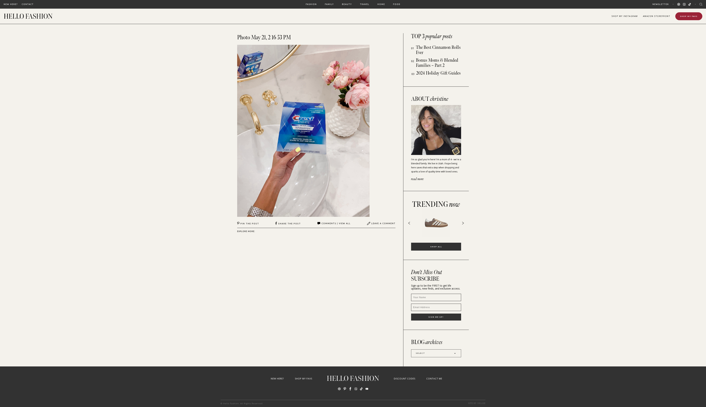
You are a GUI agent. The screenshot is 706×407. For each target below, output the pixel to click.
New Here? (11, 4)
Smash (481, 403)
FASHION (311, 4)
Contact (28, 4)
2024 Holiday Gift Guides (438, 73)
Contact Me (434, 378)
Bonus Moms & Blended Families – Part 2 (437, 62)
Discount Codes (404, 378)
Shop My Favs (689, 16)
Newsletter (660, 4)
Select (420, 353)
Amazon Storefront (656, 16)
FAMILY (329, 4)
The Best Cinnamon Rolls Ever (438, 50)
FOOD (396, 4)
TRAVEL (364, 4)
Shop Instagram (624, 16)
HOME (381, 4)
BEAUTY (347, 4)
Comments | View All (336, 223)
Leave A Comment (383, 223)
